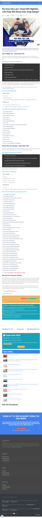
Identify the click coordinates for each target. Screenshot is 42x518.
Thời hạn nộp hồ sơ (6, 474)
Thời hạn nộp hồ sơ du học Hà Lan (14, 398)
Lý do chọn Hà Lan (5, 460)
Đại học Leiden (6, 117)
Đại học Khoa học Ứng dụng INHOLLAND (11, 236)
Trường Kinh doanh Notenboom (9, 203)
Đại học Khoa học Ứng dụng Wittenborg (10, 268)
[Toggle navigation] (39, 3)
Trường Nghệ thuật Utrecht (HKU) (9, 261)
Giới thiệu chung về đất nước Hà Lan (15, 374)
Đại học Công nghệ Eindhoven (8, 113)
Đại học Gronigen (6, 133)
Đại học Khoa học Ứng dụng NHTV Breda (11, 244)
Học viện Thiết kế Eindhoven (8, 209)
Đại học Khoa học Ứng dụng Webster (10, 255)
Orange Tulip (4, 488)
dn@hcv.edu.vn (12, 312)
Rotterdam (16, 248)
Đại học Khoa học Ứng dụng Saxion (9, 251)
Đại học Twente (6, 137)
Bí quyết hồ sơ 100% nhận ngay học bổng (16, 272)
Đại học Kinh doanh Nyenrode (8, 120)
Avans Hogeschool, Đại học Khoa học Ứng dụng (12, 198)
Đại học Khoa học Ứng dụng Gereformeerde (11, 246)
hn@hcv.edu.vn (21, 308)
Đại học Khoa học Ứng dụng (8, 248)
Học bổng (4, 485)
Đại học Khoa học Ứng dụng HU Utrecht (10, 231)
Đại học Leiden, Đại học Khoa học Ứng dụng (11, 227)
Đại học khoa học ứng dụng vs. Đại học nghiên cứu (18, 389)
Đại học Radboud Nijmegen (8, 126)
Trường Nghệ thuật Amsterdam (9, 194)
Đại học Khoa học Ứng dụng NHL (9, 242)
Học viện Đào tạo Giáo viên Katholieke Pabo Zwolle (13, 238)
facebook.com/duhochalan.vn (14, 317)
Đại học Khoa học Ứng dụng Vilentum (10, 264)
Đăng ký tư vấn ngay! (21, 428)
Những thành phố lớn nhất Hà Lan (14, 364)
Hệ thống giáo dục (5, 458)
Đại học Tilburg (6, 130)
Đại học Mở (5, 122)
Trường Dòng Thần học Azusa (9, 199)
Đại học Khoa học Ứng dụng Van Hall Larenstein (12, 262)
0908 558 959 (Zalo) (12, 291)
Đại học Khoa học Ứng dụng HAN (9, 220)
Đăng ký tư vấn (21, 346)
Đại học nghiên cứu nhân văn (8, 135)
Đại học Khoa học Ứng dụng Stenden (10, 253)
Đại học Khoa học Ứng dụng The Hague (10, 257)
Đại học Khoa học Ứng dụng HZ (9, 233)
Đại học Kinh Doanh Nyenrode (8, 240)
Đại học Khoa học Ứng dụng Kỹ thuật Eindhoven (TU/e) (13, 259)
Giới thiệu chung (5, 456)
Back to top (38, 514)
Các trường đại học (16, 15)
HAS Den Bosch (6, 223)
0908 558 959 (7, 315)
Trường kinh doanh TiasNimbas (9, 128)
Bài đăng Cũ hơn (7, 329)
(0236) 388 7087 (30, 504)
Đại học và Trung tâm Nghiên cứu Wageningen (12, 143)
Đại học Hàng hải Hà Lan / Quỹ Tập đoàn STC (11, 216)
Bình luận (10, 15)
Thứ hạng (4, 470)
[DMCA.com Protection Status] (15, 513)
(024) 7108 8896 (10, 308)
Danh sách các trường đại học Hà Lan (15, 379)
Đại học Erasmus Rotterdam (8, 115)
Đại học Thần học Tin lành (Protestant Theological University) (15, 124)
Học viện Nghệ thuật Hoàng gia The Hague (11, 249)
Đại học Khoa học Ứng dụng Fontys (10, 214)
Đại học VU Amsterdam (7, 141)
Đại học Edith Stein (7, 225)
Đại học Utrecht (6, 139)
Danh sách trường (5, 472)
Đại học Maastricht (7, 119)
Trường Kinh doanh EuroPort (8, 212)
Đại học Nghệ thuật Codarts (8, 207)
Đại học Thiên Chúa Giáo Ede (8, 205)
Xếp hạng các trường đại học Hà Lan (15, 394)
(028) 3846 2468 (35, 313)
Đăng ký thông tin (32, 298)
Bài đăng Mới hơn (33, 329)
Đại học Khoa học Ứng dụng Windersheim (11, 266)
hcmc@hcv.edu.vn (17, 315)
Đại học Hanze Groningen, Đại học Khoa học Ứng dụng (13, 222)
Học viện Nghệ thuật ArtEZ (8, 196)
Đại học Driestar (6, 210)
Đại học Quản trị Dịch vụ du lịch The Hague (11, 235)
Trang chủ (20, 329)
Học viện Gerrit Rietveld (7, 218)
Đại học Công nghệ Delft (8, 111)
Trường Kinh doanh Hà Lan (8, 201)
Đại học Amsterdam (7, 132)
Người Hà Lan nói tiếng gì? (13, 354)
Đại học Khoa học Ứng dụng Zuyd (9, 270)
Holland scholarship (6, 486)
